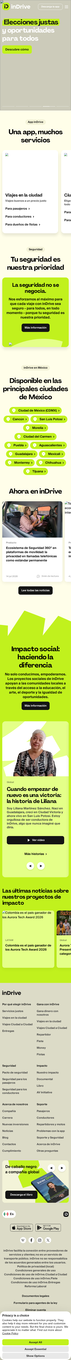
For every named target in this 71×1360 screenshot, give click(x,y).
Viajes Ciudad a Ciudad (17, 1024)
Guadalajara (24, 454)
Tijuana (37, 471)
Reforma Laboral (35, 1286)
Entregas (8, 1031)
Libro (40, 1086)
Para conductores (18, 217)
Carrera (7, 1118)
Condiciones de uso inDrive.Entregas (35, 1282)
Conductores (45, 1118)
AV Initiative (44, 1092)
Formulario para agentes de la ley (35, 1303)
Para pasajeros (16, 209)
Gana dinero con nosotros (47, 1013)
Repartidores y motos (51, 1124)
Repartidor (44, 1034)
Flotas (41, 1054)
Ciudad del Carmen (37, 437)
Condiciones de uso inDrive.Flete (35, 1278)
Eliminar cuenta (35, 1310)
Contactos (9, 1144)
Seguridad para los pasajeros (14, 1081)
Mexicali (54, 454)
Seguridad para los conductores (14, 1091)
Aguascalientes (50, 445)
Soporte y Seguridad (50, 1137)
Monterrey (22, 463)
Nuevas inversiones (15, 1124)
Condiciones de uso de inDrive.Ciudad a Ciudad (35, 1274)
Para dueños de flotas (21, 224)
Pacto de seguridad (15, 1072)
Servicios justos (12, 1011)
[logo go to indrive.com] (16, 6)
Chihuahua (53, 463)
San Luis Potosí (51, 419)
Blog (5, 1137)
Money (41, 1048)
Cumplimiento (11, 1151)
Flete (40, 1041)
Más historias (34, 854)
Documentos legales (35, 1296)
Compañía (9, 1111)
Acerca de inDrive (48, 1144)
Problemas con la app (51, 1131)
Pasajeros (43, 1111)
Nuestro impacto (48, 1072)
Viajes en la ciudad (14, 1018)
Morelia (37, 428)
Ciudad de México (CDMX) (37, 410)
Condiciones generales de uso (35, 1270)
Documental (45, 1079)
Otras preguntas (47, 1151)
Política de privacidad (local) (35, 1266)
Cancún (18, 419)
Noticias (7, 1131)
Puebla (18, 445)
